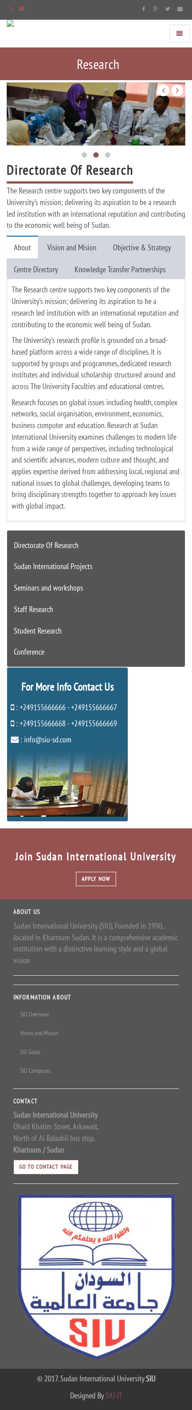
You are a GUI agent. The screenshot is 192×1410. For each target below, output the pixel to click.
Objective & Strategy (142, 247)
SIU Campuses (35, 1071)
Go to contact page (46, 1166)
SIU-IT (113, 1395)
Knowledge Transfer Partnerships (120, 269)
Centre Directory (36, 269)
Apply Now (96, 879)
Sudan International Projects (53, 566)
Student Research (38, 631)
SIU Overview (34, 1014)
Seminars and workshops (48, 588)
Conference (29, 652)
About (22, 247)
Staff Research (33, 609)
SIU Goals (30, 1052)
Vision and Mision (71, 247)
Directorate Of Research (46, 545)
